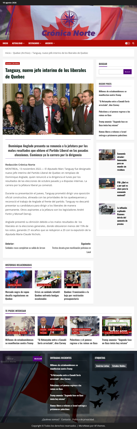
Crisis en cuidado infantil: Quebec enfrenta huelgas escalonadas (47, 295)
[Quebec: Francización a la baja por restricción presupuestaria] (77, 279)
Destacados (33, 43)
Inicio (5, 43)
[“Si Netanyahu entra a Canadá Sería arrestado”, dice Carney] (52, 326)
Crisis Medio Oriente (55, 330)
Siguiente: (71, 248)
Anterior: (25, 245)
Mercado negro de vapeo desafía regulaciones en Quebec (17, 295)
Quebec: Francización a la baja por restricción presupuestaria (76, 295)
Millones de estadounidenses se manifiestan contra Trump (19, 341)
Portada (23, 333)
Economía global (105, 156)
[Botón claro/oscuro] (127, 43)
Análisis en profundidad (81, 330)
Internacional (13, 333)
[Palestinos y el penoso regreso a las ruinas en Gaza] (84, 326)
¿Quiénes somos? (50, 419)
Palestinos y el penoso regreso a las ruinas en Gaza (83, 341)
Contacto (66, 419)
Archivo (49, 43)
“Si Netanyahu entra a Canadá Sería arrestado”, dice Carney (52, 341)
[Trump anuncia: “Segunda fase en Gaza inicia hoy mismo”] (117, 326)
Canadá (43, 330)
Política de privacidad (83, 419)
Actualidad (17, 43)
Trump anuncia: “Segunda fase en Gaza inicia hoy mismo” (117, 341)
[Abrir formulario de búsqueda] (133, 43)
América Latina (102, 365)
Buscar (103, 64)
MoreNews (84, 425)
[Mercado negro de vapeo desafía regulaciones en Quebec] (18, 279)
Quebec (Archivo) (12, 63)
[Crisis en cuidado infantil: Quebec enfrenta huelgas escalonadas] (48, 279)
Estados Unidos (118, 365)
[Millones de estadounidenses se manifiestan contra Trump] (20, 326)
